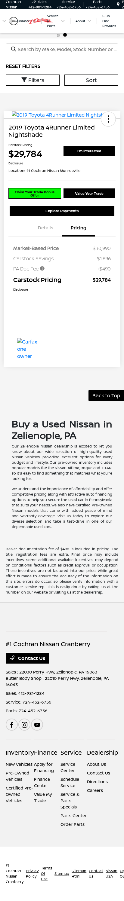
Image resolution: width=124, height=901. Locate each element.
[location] (118, 4)
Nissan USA (111, 873)
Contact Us (31, 658)
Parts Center (73, 815)
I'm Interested (89, 150)
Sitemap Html (79, 873)
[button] (108, 119)
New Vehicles (19, 764)
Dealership (102, 752)
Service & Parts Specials (69, 800)
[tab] (59, 35)
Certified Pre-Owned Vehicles (19, 794)
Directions (97, 781)
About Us (96, 764)
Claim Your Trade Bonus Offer (34, 193)
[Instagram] (24, 725)
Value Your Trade (89, 193)
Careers (95, 790)
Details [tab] (45, 227)
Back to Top (106, 395)
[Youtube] (37, 725)
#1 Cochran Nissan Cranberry (14, 873)
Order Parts (72, 824)
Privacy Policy (32, 873)
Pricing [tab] (78, 227)
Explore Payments (62, 210)
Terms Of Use (46, 873)
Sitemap (61, 873)
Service (71, 752)
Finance (45, 752)
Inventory (20, 752)
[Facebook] (12, 725)
